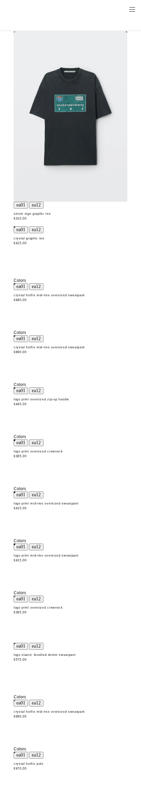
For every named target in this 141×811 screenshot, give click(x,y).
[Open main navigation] (132, 9)
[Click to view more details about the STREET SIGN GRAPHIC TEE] (70, 116)
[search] (110, 9)
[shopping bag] (122, 9)
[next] (36, 205)
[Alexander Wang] (34, 9)
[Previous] (21, 205)
